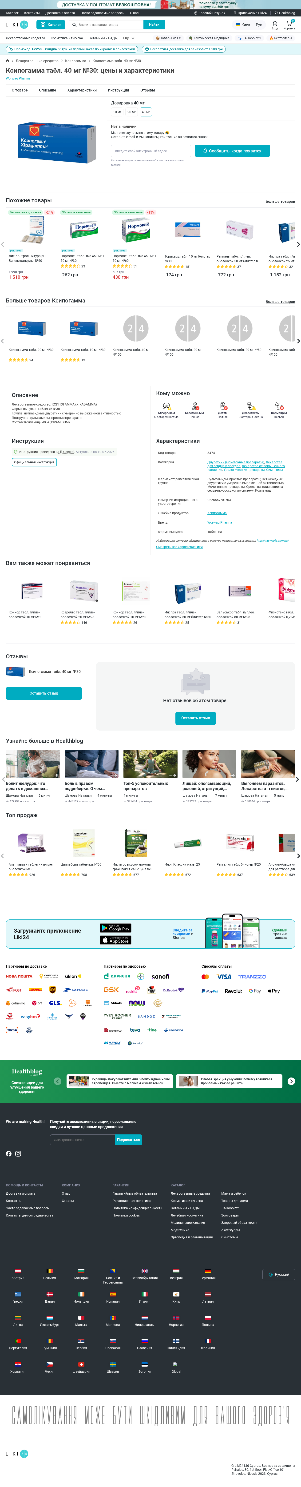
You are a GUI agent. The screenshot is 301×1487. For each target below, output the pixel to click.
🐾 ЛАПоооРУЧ (249, 38)
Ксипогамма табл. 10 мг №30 (83, 350)
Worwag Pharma (18, 78)
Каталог (12, 13)
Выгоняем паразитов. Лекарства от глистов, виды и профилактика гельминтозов (263, 786)
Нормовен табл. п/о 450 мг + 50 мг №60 (135, 258)
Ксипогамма (75, 61)
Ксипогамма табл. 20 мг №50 (239, 350)
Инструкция (118, 90)
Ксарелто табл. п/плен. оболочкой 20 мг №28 (78, 614)
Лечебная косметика (187, 1215)
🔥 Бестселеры (280, 38)
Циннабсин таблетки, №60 (81, 864)
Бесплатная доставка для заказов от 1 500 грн (186, 49)
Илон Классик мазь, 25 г (183, 864)
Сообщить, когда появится (235, 150)
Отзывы (147, 90)
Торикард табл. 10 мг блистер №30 (187, 258)
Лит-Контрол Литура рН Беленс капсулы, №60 (27, 258)
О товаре (20, 90)
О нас (134, 13)
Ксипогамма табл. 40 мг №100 (131, 352)
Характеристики (82, 90)
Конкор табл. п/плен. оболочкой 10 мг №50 (129, 614)
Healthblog (287, 13)
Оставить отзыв (44, 693)
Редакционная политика (132, 1201)
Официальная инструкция (34, 462)
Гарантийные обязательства (135, 1193)
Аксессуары (230, 1230)
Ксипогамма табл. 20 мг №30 (31, 350)
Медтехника (180, 1230)
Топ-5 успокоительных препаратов (145, 786)
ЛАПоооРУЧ (230, 1208)
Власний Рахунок (211, 13)
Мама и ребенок (233, 1193)
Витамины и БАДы (103, 38)
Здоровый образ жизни (239, 1223)
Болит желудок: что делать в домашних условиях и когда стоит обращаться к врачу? (28, 786)
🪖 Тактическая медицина (209, 38)
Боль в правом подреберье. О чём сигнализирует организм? (90, 786)
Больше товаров (280, 301)
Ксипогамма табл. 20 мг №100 (183, 352)
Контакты (32, 13)
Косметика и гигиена (67, 38)
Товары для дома (234, 1201)
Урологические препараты (244, 470)
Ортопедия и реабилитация (192, 1237)
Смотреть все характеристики (179, 547)
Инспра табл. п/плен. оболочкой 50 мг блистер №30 (188, 614)
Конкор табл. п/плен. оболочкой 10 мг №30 (25, 614)
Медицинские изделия (188, 1223)
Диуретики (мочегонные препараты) (235, 462)
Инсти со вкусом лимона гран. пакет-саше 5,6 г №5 (132, 867)
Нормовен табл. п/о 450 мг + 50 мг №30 (83, 258)
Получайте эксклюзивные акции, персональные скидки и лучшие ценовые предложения (93, 1124)
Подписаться (128, 1139)
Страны (68, 1201)
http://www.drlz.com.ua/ (273, 540)
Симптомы (274, 470)
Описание (47, 90)
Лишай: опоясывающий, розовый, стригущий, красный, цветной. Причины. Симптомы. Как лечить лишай (208, 786)
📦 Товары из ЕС (168, 38)
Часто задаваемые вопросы (102, 13)
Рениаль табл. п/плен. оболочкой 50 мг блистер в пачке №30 (237, 258)
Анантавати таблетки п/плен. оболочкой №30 (32, 867)
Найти (154, 24)
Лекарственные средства (25, 38)
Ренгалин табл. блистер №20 (239, 864)
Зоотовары (230, 1215)
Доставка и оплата (60, 13)
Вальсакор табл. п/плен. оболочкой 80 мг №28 (236, 614)
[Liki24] (17, 1454)
